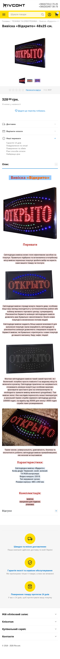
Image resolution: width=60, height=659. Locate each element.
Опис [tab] (5, 164)
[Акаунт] (49, 14)
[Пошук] (42, 14)
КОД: (45, 90)
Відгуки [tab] (7, 510)
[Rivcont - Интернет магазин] (14, 5)
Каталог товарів (4, 14)
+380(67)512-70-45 (48, 4)
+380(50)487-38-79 (48, 6)
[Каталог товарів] (4, 14)
